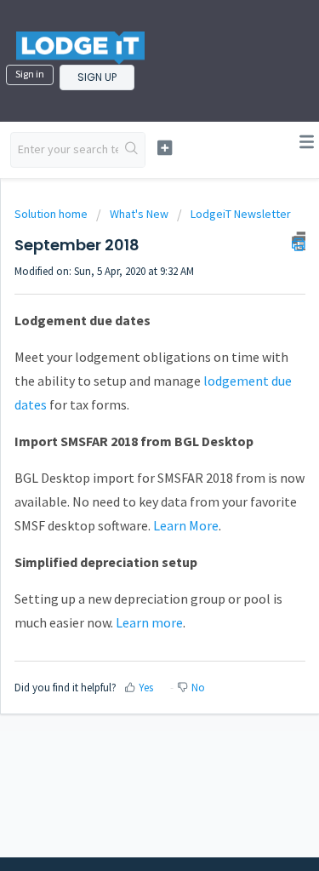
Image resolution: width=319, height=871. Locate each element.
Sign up (97, 77)
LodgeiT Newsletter (241, 213)
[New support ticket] (164, 148)
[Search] (131, 150)
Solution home (52, 213)
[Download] (128, 423)
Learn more (149, 622)
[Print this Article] (298, 241)
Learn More (186, 525)
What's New (139, 213)
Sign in (29, 73)
